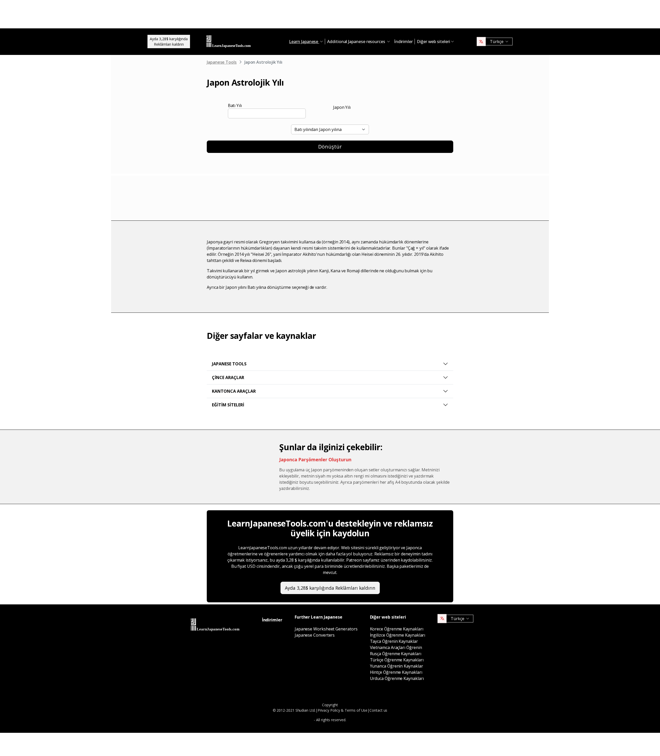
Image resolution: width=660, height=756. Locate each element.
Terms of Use (356, 710)
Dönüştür (330, 146)
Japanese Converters (315, 635)
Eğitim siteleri (228, 405)
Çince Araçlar (228, 377)
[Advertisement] (330, 15)
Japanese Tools (222, 62)
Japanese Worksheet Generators (326, 629)
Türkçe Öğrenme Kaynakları (397, 660)
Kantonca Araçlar (234, 391)
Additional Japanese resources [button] (356, 41)
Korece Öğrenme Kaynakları (396, 629)
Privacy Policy (329, 710)
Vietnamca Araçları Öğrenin (396, 647)
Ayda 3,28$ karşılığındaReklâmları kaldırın (169, 41)
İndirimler (403, 41)
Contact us (378, 710)
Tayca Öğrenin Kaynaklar (394, 641)
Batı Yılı (235, 105)
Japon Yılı (342, 107)
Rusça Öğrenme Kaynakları (395, 653)
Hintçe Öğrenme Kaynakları (396, 672)
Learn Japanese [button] (304, 41)
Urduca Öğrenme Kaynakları (397, 678)
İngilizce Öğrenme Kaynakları (397, 635)
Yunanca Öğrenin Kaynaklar (396, 666)
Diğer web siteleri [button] (433, 41)
